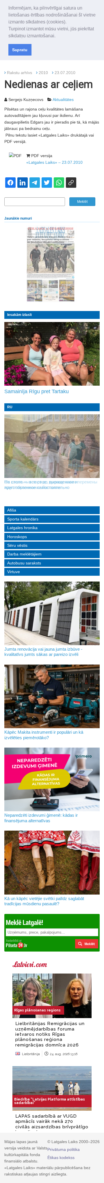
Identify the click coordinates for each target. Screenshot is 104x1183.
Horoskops (17, 536)
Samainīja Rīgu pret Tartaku (36, 391)
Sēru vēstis (17, 545)
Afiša (11, 510)
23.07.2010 (65, 72)
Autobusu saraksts (24, 563)
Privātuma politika (63, 1149)
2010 (43, 72)
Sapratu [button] (19, 49)
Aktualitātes (63, 99)
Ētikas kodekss (61, 1157)
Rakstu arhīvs (19, 72)
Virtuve (13, 571)
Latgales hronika (22, 527)
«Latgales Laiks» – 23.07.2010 (54, 162)
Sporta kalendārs (22, 519)
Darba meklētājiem (24, 554)
